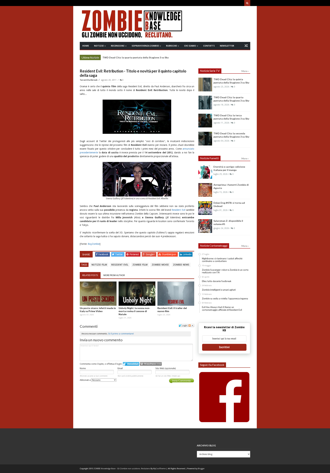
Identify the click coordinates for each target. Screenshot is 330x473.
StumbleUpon (169, 254)
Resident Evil (178, 210)
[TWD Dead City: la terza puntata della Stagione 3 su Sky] (205, 120)
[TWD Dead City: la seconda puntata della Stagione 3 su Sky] (205, 138)
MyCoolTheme (159, 469)
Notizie (99, 45)
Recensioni (117, 45)
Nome (83, 368)
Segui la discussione (191, 325)
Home (85, 45)
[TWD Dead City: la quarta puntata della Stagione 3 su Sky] (205, 102)
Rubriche (171, 45)
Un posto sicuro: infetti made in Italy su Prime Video (98, 310)
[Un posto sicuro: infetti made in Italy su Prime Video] (98, 293)
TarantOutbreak (89, 80)
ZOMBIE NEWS (181, 264)
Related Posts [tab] (90, 275)
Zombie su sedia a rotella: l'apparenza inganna (225, 298)
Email (120, 368)
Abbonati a (85, 380)
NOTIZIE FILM (99, 264)
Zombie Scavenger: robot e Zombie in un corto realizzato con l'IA (225, 271)
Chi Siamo (190, 45)
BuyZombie (94, 244)
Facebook (103, 254)
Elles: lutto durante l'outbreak (216, 281)
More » (95, 58)
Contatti (209, 45)
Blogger (201, 469)
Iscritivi (224, 347)
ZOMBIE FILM (140, 264)
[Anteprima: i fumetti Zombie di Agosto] (205, 190)
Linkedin (187, 254)
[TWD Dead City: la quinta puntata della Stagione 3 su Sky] (205, 84)
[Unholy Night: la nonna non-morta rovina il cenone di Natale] (137, 293)
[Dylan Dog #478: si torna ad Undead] (205, 208)
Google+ (150, 254)
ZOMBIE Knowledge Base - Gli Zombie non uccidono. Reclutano (122, 469)
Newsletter (227, 45)
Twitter (119, 254)
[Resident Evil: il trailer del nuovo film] (175, 293)
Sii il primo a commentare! (121, 333)
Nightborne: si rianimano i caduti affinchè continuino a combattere (222, 260)
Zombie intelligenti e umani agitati (219, 289)
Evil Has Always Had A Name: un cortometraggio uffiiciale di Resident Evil (222, 308)
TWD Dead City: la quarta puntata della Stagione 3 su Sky (135, 57)
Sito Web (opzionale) (165, 368)
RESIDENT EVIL (119, 264)
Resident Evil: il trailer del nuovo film (172, 310)
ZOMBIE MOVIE (160, 264)
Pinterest (134, 254)
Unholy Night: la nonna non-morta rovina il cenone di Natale (134, 311)
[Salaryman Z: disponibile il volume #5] (205, 226)
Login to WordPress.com (151, 364)
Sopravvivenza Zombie (145, 45)
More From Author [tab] (114, 275)
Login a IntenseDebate (131, 364)
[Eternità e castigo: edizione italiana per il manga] (205, 172)
